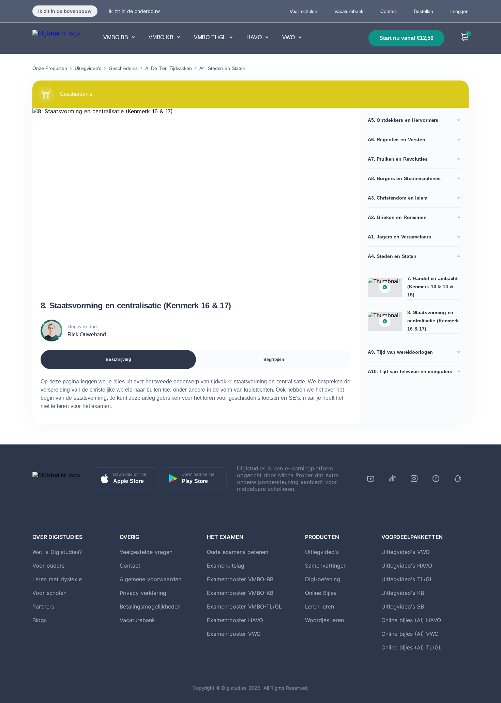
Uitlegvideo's (88, 68)
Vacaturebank (348, 11)
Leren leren (319, 606)
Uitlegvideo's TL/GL (407, 579)
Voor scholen (303, 11)
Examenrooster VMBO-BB (240, 579)
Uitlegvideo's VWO (405, 551)
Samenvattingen (326, 565)
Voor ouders (48, 565)
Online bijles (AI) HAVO (411, 620)
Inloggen (459, 11)
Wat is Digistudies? (57, 551)
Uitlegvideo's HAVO (406, 565)
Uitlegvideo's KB (402, 592)
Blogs (39, 620)
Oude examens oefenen (237, 551)
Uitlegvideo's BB (402, 606)
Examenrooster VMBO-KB (240, 592)
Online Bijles (320, 592)
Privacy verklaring (143, 592)
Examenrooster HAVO (235, 620)
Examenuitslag (225, 565)
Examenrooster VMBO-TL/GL (244, 606)
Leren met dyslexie (57, 579)
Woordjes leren (324, 620)
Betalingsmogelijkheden (150, 606)
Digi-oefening (322, 579)
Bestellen (423, 11)
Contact (388, 11)
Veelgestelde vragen (146, 551)
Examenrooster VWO (234, 633)
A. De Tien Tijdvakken (168, 68)
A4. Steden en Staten (222, 68)
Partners (43, 606)
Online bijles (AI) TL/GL (411, 647)
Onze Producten (49, 68)
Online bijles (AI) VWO (410, 633)
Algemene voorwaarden (150, 579)
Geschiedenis (123, 68)
